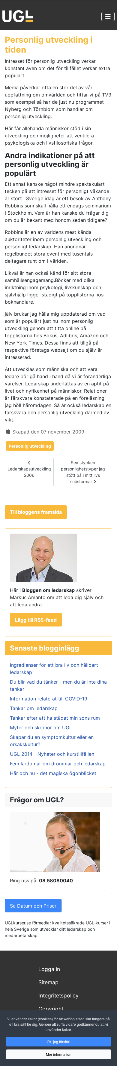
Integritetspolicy (58, 995)
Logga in (49, 969)
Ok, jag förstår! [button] (58, 1041)
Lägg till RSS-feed (36, 620)
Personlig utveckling (30, 446)
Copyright (50, 1009)
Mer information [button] (58, 1054)
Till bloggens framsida (36, 512)
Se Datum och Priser (33, 906)
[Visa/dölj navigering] (108, 16)
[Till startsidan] (17, 16)
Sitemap (48, 982)
